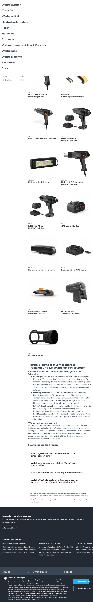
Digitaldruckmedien (15, 22)
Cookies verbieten (83, 588)
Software (8, 39)
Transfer (7, 10)
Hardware (8, 33)
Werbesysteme (12, 56)
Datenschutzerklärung (56, 591)
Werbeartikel (10, 16)
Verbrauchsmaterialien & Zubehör (24, 45)
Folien (6, 27)
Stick (5, 68)
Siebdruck (8, 62)
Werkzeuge (9, 51)
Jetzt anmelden (8, 528)
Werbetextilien (11, 4)
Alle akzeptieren (83, 581)
